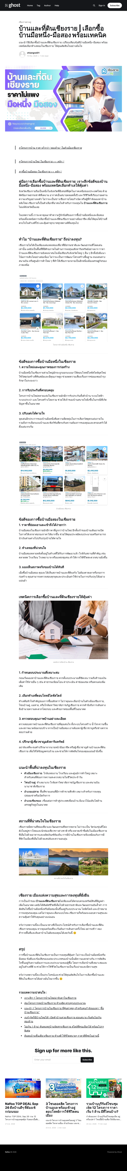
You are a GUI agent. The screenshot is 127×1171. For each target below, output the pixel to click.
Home (30, 5)
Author (47, 5)
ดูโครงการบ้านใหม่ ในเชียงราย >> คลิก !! (41, 161)
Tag (38, 5)
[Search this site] (94, 5)
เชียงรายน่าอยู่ (25, 22)
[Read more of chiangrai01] (22, 54)
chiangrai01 (33, 53)
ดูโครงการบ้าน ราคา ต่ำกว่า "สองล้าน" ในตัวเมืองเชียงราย (50, 147)
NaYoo (7, 1152)
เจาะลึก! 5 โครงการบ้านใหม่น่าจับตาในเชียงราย (50, 998)
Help (57, 5)
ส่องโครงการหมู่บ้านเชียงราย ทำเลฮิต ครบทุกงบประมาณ (55, 1003)
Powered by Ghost (114, 1152)
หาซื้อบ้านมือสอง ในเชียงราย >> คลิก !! (40, 171)
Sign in (102, 5)
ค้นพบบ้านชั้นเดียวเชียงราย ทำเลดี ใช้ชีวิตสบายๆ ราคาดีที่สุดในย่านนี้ (61, 1035)
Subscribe (114, 5)
